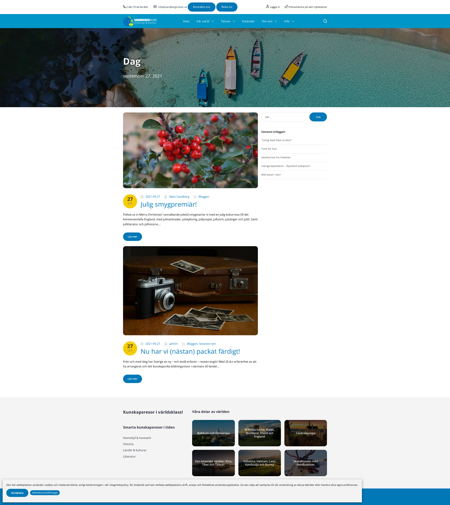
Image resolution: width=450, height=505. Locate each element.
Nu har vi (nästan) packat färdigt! (190, 351)
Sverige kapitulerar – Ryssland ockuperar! (285, 166)
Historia (128, 444)
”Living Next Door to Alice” (276, 140)
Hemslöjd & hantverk (137, 438)
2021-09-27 (153, 197)
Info (287, 21)
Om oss (267, 21)
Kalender (248, 21)
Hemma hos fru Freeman (276, 157)
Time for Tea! (269, 148)
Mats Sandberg (179, 197)
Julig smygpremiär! (169, 204)
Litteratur (129, 456)
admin (173, 344)
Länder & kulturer (135, 450)
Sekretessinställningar (45, 492)
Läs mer (132, 236)
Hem (186, 21)
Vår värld (203, 21)
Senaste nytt (207, 344)
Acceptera (17, 492)
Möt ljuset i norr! (271, 174)
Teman (226, 21)
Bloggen (204, 197)
